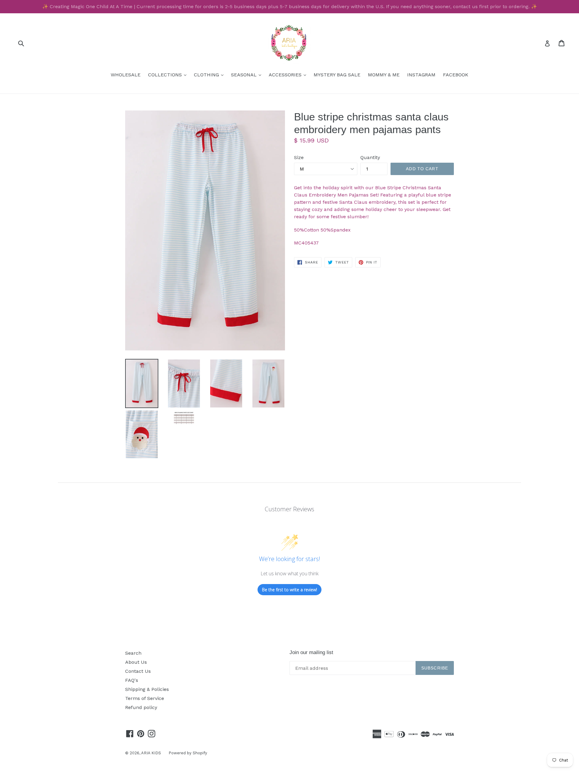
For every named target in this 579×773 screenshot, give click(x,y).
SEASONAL (247, 75)
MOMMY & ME (384, 75)
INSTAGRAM (421, 75)
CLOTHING (210, 75)
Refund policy (141, 707)
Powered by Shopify (188, 753)
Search (133, 653)
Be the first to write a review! (289, 590)
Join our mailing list (311, 652)
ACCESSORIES (289, 75)
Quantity (370, 157)
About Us (136, 662)
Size (299, 157)
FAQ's (131, 680)
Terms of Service (144, 698)
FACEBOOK (455, 75)
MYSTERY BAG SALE (337, 75)
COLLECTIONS (168, 75)
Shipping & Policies (147, 689)
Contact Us (138, 671)
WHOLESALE (126, 75)
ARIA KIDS (151, 753)
